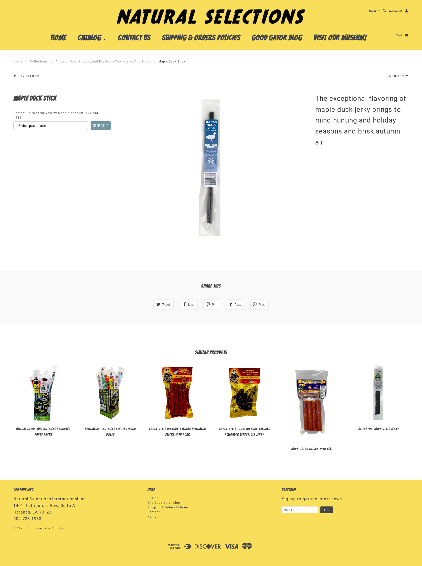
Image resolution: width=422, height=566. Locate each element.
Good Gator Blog (277, 37)
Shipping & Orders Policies (201, 37)
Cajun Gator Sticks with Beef (311, 449)
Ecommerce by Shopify (45, 528)
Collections (39, 61)
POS (16, 528)
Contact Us (134, 37)
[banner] (211, 16)
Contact (154, 512)
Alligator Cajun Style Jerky (379, 429)
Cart (399, 35)
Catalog (90, 37)
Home (58, 37)
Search (374, 11)
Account (395, 11)
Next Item (397, 76)
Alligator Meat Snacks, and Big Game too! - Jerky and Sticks (103, 61)
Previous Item (28, 76)
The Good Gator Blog (164, 502)
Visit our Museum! (340, 37)
